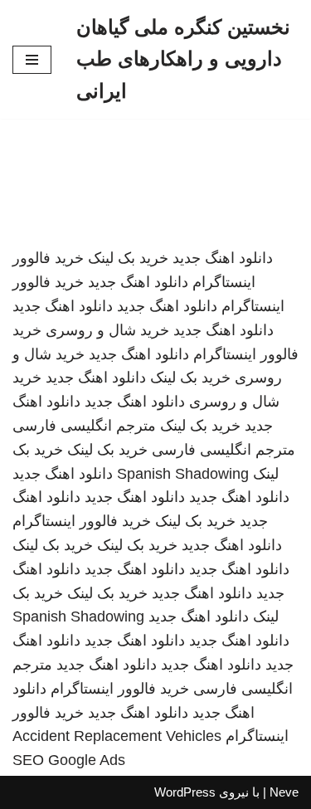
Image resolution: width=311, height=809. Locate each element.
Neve (284, 792)
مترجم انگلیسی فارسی (84, 425)
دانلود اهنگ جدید (223, 258)
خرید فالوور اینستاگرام (81, 521)
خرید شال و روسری (107, 330)
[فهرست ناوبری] (31, 60)
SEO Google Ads (68, 760)
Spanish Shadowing (183, 473)
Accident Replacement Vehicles (116, 736)
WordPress (185, 792)
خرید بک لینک (128, 258)
